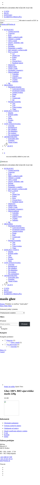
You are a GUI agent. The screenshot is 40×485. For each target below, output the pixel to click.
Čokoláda (15, 213)
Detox (10, 257)
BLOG (6, 290)
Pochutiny (11, 185)
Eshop (6, 436)
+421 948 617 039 (6, 457)
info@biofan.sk (5, 461)
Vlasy (14, 248)
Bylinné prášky (13, 253)
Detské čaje (16, 194)
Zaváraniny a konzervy (15, 209)
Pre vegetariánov (13, 274)
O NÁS (6, 288)
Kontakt (6, 435)
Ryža (9, 174)
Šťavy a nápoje (13, 191)
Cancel (2, 352)
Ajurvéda (11, 264)
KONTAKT (8, 292)
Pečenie (10, 183)
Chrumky (15, 215)
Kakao (14, 196)
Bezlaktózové (12, 266)
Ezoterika (11, 279)
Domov (2, 304)
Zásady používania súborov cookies (15, 431)
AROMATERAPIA (10, 275)
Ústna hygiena (17, 246)
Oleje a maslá (12, 180)
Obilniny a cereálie (14, 178)
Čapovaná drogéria (18, 228)
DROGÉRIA (8, 224)
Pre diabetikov (13, 270)
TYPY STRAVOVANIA (12, 263)
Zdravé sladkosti (13, 211)
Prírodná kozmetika (14, 240)
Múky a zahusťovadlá (15, 176)
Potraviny (10, 340)
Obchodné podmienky (11, 423)
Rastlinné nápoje (17, 202)
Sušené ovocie (17, 216)
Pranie (14, 233)
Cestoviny (11, 172)
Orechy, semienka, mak (15, 181)
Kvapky (10, 259)
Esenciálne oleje (13, 277)
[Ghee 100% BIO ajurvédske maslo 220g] (19, 385)
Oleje (10, 261)
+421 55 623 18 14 (6, 459)
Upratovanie (16, 237)
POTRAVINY (9, 168)
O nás (6, 433)
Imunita (10, 251)
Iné (9, 222)
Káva (14, 198)
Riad (13, 235)
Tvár (13, 244)
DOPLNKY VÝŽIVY (11, 250)
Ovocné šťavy (17, 200)
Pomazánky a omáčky (15, 187)
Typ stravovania (12, 344)
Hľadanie (3, 321)
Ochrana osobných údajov (12, 426)
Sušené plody (12, 205)
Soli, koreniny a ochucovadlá (17, 189)
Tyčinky (15, 218)
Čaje (9, 255)
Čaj (13, 192)
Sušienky (15, 220)
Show (3, 350)
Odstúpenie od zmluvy (11, 428)
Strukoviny (11, 204)
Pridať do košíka (9, 386)
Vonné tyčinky (13, 281)
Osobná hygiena (17, 231)
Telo (13, 242)
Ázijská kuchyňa (13, 170)
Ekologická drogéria (14, 226)
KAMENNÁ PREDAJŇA (13, 294)
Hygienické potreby (18, 229)
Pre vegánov (12, 272)
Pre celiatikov (12, 268)
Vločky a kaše (12, 207)
